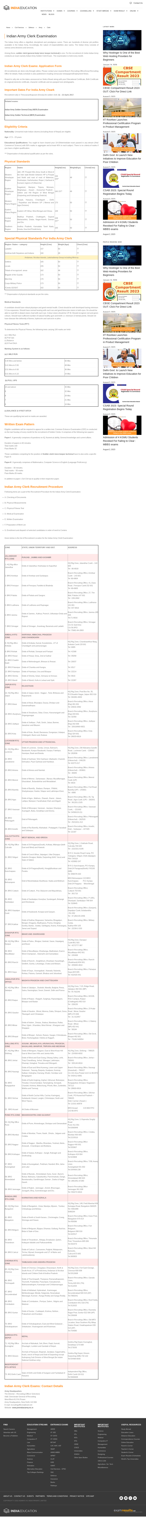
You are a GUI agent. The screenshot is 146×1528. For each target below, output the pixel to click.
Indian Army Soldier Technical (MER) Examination (25, 115)
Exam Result (119, 11)
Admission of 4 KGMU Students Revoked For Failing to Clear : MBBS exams (120, 226)
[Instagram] (130, 1498)
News (44, 14)
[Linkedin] (126, 1498)
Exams (59, 11)
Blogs (51, 14)
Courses (71, 11)
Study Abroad (102, 11)
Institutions (46, 11)
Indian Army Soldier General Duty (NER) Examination (26, 110)
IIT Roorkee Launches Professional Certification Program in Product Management (122, 123)
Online (133, 11)
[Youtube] (135, 1498)
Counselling (85, 11)
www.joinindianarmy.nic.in (22, 1408)
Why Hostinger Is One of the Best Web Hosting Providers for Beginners (121, 56)
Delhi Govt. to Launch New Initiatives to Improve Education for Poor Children (122, 159)
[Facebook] (121, 1498)
